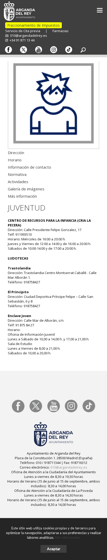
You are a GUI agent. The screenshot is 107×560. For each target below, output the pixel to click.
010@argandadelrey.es (28, 35)
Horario (15, 159)
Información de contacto (29, 167)
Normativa (17, 174)
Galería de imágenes (26, 188)
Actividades (18, 181)
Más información (22, 196)
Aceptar (53, 549)
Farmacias (60, 30)
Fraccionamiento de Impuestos (33, 25)
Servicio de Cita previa (22, 30)
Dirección (16, 152)
